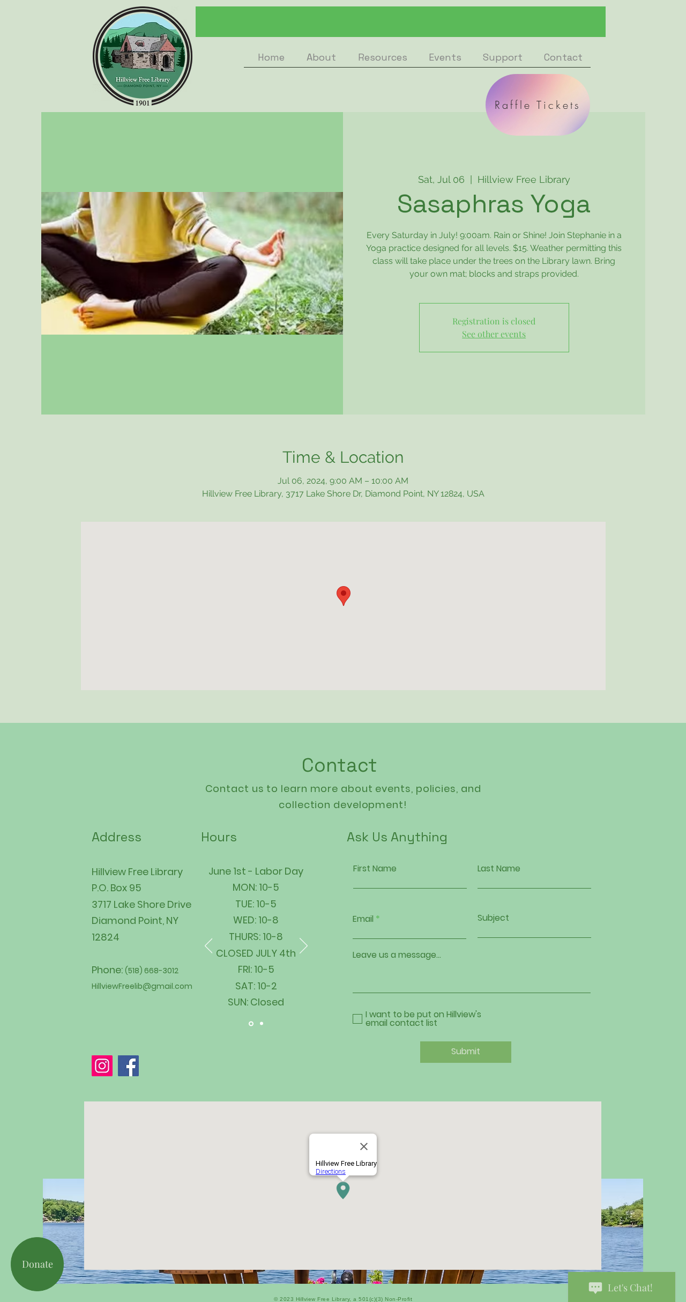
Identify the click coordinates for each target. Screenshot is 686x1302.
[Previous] (209, 946)
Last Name (499, 868)
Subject (493, 918)
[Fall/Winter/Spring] (261, 1023)
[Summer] (251, 1023)
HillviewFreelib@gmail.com (142, 986)
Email (363, 919)
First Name (375, 868)
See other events (494, 333)
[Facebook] (128, 1065)
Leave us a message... (397, 955)
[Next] (304, 946)
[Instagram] (102, 1065)
